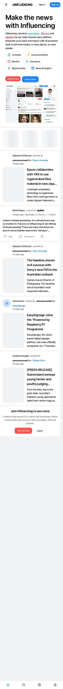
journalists (34, 33)
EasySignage (18, 305)
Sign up (55, 4)
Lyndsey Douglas (20, 355)
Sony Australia (40, 251)
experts (9, 37)
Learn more (30, 79)
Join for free (13, 78)
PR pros (45, 33)
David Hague (18, 210)
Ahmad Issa (18, 301)
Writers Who (39, 360)
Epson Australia (40, 160)
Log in (40, 430)
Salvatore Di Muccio (22, 155)
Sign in (42, 4)
